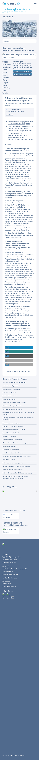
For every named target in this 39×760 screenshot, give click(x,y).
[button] (7, 348)
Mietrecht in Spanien (9, 446)
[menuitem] (35, 4)
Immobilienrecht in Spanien (11, 433)
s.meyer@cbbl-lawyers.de (22, 74)
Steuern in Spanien (8, 459)
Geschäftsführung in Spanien (12, 406)
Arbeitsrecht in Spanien (10, 386)
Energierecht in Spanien (10, 396)
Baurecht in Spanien (9, 392)
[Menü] (35, 4)
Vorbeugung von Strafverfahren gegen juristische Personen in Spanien (15, 477)
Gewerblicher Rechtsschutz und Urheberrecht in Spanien (18, 413)
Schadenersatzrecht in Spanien (12, 453)
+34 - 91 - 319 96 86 (22, 71)
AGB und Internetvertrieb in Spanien (14, 382)
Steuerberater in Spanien (13, 510)
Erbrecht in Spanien (8, 399)
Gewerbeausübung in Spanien (12, 409)
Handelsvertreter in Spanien (11, 423)
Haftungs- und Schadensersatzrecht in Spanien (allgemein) (18, 418)
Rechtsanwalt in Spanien (10, 449)
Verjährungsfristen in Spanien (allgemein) (16, 466)
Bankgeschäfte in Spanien (11, 389)
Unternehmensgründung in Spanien (14, 463)
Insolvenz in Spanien (9, 436)
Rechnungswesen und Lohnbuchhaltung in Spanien (15, 524)
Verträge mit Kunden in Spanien (12, 469)
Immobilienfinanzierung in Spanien (13, 429)
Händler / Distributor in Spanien (12, 426)
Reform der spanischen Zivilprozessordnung (17, 473)
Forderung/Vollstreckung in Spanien (14, 402)
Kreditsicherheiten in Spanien (12, 439)
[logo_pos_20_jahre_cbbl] (16, 4)
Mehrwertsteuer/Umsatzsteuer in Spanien (16, 443)
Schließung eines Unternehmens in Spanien (16, 456)
